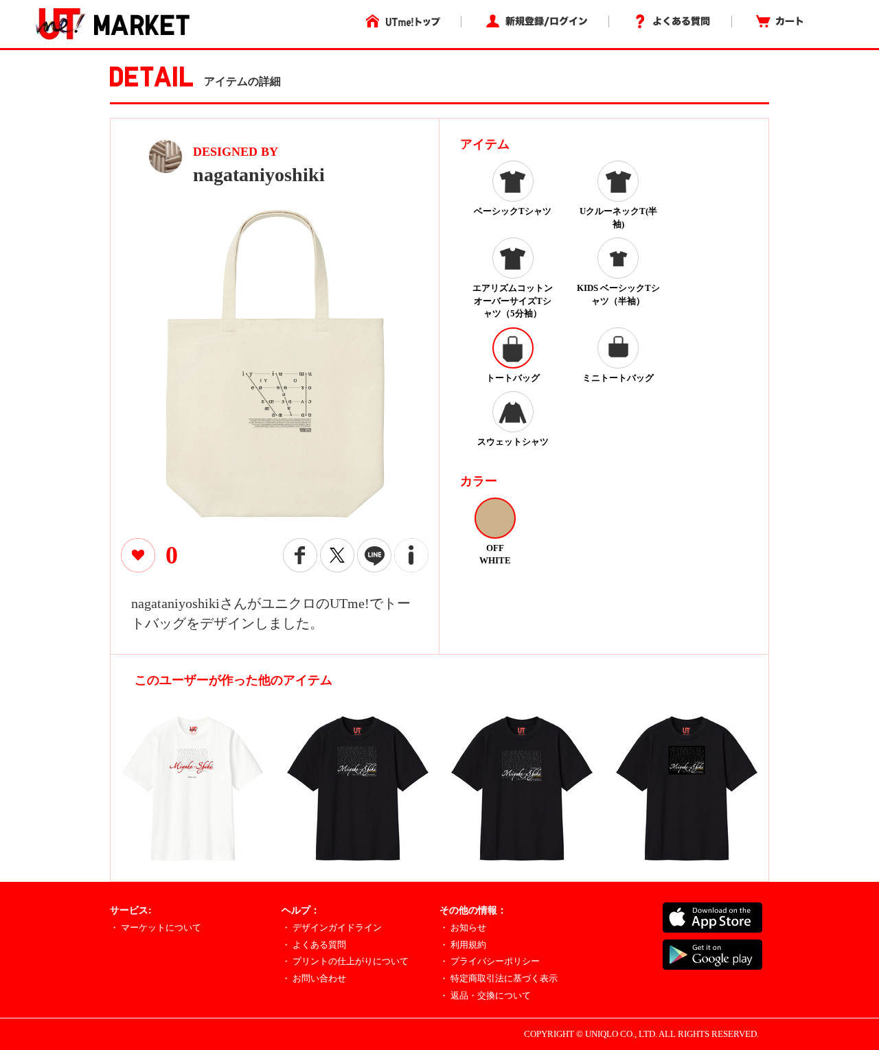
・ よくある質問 (314, 945)
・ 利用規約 (463, 945)
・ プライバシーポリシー (490, 961)
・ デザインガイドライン (332, 927)
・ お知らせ (463, 927)
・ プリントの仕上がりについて (345, 961)
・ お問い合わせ (314, 978)
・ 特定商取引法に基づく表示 (499, 978)
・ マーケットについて (155, 927)
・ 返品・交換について (485, 995)
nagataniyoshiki (259, 174)
